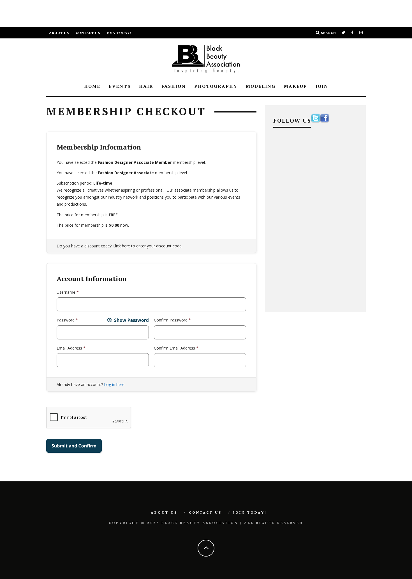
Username (68, 292)
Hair (146, 86)
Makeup (295, 86)
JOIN (322, 86)
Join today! (119, 33)
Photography (215, 86)
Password (67, 320)
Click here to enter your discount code (147, 246)
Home (92, 86)
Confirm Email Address (176, 348)
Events (120, 86)
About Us (59, 33)
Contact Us (88, 33)
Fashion (174, 86)
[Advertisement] (102, 12)
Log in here (114, 384)
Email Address (71, 348)
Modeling (261, 86)
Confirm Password (172, 320)
